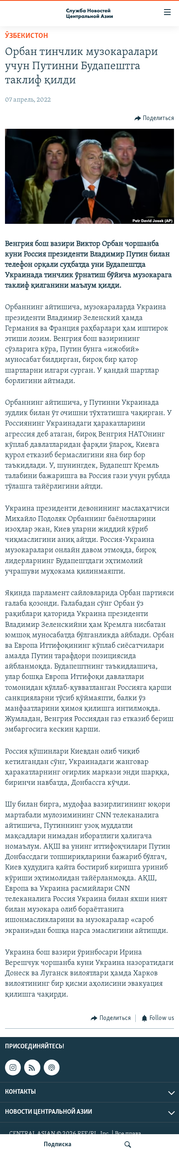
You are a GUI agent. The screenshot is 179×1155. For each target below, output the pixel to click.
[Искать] (127, 1144)
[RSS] (32, 1067)
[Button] (154, 118)
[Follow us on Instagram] (13, 1067)
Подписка (57, 1144)
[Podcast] (52, 1067)
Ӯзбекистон (26, 36)
